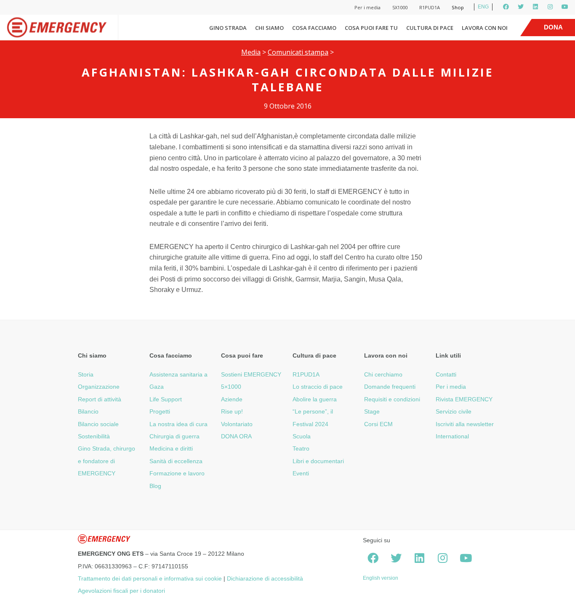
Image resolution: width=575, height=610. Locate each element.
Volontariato (237, 424)
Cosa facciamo (314, 28)
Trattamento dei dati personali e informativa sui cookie (150, 578)
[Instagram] (550, 7)
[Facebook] (506, 7)
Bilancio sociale (98, 424)
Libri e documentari (318, 461)
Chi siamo (269, 28)
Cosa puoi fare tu (371, 28)
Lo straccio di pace (318, 386)
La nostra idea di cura (178, 424)
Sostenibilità (94, 436)
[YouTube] (565, 7)
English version (380, 578)
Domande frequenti (389, 386)
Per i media (367, 7)
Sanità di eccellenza (175, 461)
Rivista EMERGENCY (464, 399)
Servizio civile (453, 411)
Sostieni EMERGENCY (251, 374)
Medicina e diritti (171, 448)
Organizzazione (99, 386)
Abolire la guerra (315, 399)
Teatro (301, 448)
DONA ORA (236, 436)
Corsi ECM (378, 424)
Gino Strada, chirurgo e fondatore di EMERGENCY (106, 461)
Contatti (446, 374)
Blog (155, 486)
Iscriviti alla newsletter (465, 424)
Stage (372, 411)
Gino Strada (228, 28)
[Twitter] (521, 7)
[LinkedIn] (535, 7)
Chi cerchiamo (383, 374)
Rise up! (232, 411)
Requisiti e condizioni (392, 399)
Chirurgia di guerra (174, 436)
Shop (458, 7)
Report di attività (99, 399)
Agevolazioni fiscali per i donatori (121, 590)
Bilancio (88, 411)
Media (251, 52)
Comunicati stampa (298, 52)
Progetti (159, 411)
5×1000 (231, 386)
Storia (85, 374)
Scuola (302, 436)
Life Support (165, 399)
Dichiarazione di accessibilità (265, 578)
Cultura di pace (429, 28)
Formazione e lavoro (177, 473)
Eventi (301, 473)
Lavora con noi (485, 28)
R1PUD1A (429, 7)
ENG (483, 7)
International (452, 436)
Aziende (231, 399)
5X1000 (399, 7)
